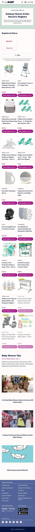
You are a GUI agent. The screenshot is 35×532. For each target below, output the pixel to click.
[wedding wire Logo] (10, 511)
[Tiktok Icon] (6, 522)
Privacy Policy (5, 498)
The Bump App (5, 485)
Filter (18, 55)
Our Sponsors (21, 495)
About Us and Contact (7, 488)
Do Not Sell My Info (23, 485)
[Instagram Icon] (10, 522)
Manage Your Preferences (24, 488)
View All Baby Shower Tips (10, 359)
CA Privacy (21, 490)
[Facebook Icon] (3, 522)
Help (3, 490)
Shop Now (9, 48)
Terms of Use (5, 500)
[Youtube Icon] (17, 522)
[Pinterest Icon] (14, 522)
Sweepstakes (5, 493)
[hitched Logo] (3, 511)
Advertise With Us (6, 495)
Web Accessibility (22, 493)
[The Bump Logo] (9, 2)
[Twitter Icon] (21, 522)
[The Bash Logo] (11, 508)
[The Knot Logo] (5, 508)
